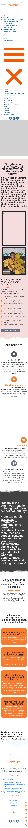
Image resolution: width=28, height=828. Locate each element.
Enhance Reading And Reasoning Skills (14, 633)
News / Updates (8, 41)
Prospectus (13, 800)
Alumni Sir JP (8, 27)
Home (4, 16)
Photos (6, 35)
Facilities (5, 39)
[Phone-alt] (26, 825)
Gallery (5, 33)
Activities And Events (9, 31)
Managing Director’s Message (14, 19)
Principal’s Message (10, 25)
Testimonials (13, 805)
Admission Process (9, 29)
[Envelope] (17, 118)
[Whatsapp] (26, 817)
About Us (5, 17)
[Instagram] (14, 118)
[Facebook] (10, 118)
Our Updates (13, 804)
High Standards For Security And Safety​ (14, 653)
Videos (6, 37)
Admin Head (8, 23)
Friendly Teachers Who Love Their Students (11, 282)
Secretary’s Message (11, 21)
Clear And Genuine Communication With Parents (14, 677)
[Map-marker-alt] (26, 821)
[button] (14, 65)
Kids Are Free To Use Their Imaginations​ (14, 703)
